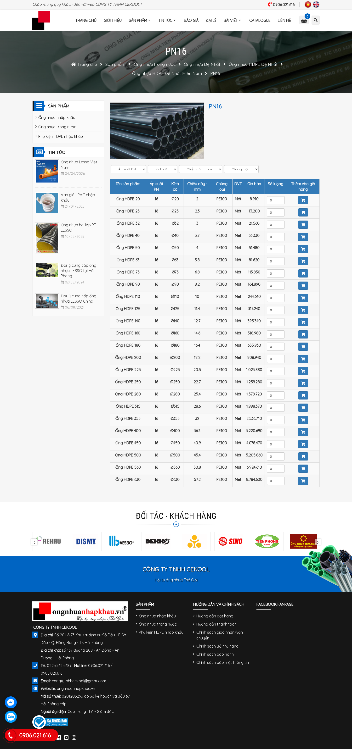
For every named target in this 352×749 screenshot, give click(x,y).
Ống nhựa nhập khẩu (56, 117)
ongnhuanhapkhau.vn (76, 688)
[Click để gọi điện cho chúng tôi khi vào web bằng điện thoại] (10, 735)
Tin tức (165, 20)
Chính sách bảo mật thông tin (222, 662)
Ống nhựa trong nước (57, 126)
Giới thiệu (113, 20)
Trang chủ (86, 20)
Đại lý (211, 20)
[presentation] (34, 542)
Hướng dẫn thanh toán (216, 624)
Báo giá (191, 20)
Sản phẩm (138, 20)
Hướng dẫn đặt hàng (214, 616)
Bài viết (231, 20)
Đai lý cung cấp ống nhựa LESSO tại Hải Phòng (78, 270)
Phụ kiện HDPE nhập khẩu (60, 136)
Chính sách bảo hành (215, 654)
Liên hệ (284, 20)
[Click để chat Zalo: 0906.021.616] (11, 717)
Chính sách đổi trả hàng (217, 646)
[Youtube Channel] (66, 736)
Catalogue (260, 20)
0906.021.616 (284, 4)
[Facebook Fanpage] (59, 736)
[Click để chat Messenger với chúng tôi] (11, 702)
